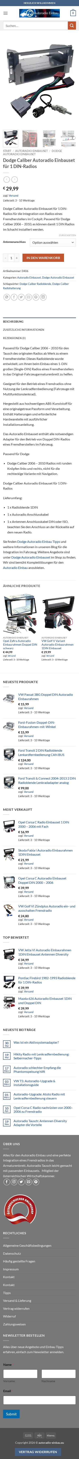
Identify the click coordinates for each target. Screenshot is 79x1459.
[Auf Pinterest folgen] (36, 1182)
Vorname (9, 1381)
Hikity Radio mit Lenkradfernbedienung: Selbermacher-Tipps (41, 1056)
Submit (11, 1414)
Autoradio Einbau (15, 568)
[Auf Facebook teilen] (14, 297)
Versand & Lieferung (17, 1300)
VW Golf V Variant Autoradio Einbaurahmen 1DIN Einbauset (58, 644)
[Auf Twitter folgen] (21, 1182)
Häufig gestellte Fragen (19, 1261)
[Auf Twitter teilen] (21, 297)
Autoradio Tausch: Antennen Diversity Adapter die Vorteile (40, 1123)
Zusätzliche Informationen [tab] (23, 329)
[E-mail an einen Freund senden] (28, 297)
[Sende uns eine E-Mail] (28, 1182)
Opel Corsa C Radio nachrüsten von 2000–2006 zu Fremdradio (43, 1109)
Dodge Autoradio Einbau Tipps (38, 541)
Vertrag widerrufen (16, 1308)
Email (8, 1391)
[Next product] (6, 179)
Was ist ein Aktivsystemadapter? (36, 1042)
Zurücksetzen (67, 235)
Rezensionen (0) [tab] (14, 338)
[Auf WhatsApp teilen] (6, 297)
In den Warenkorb (43, 258)
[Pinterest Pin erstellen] (36, 297)
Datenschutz (12, 1253)
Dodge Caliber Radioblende (35, 283)
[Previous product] (14, 179)
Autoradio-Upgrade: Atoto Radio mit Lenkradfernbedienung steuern (39, 1096)
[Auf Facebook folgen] (6, 1182)
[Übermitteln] (72, 25)
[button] (5, 13)
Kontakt (9, 1277)
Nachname (48, 1381)
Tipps (7, 1293)
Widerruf (9, 1316)
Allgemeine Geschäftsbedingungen (27, 1245)
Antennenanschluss (14, 242)
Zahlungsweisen (14, 1324)
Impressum (11, 1269)
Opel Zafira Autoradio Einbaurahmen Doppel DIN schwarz (20, 644)
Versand (13, 195)
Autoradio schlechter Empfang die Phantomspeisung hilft (37, 1069)
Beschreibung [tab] (13, 321)
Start (7, 151)
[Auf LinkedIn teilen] (43, 297)
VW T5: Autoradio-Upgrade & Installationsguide (34, 1083)
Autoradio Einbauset (31, 151)
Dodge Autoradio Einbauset (32, 152)
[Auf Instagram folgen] (14, 1182)
